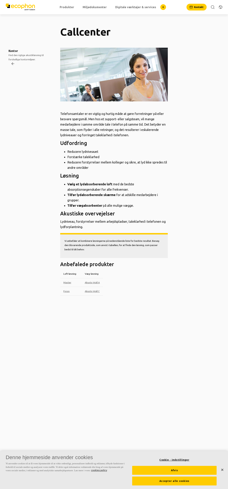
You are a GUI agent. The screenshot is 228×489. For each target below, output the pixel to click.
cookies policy (99, 470)
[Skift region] (220, 7)
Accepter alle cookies (174, 481)
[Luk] (222, 470)
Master (67, 282)
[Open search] (212, 7)
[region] (114, 470)
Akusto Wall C (92, 291)
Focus (66, 291)
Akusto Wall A (92, 282)
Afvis (174, 470)
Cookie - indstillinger (174, 459)
